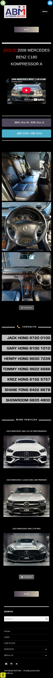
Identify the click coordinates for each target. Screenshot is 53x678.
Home (7, 631)
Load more (28, 308)
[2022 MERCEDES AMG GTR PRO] (26, 547)
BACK (26, 29)
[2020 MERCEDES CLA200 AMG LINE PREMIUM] (26, 498)
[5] (26, 276)
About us (8, 655)
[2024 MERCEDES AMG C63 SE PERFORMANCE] (26, 449)
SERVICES (9, 649)
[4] (26, 226)
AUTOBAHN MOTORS (12, 671)
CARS (6, 637)
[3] (26, 176)
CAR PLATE (9, 643)
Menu (45, 11)
